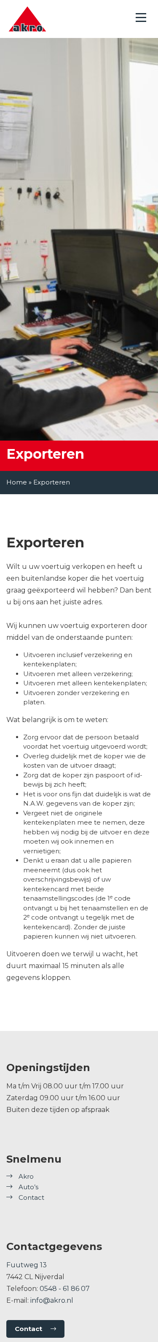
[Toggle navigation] (141, 17)
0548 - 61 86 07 (65, 1289)
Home (16, 482)
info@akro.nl (51, 1300)
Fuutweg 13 (26, 1265)
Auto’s (28, 1187)
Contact (31, 1197)
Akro (26, 1176)
